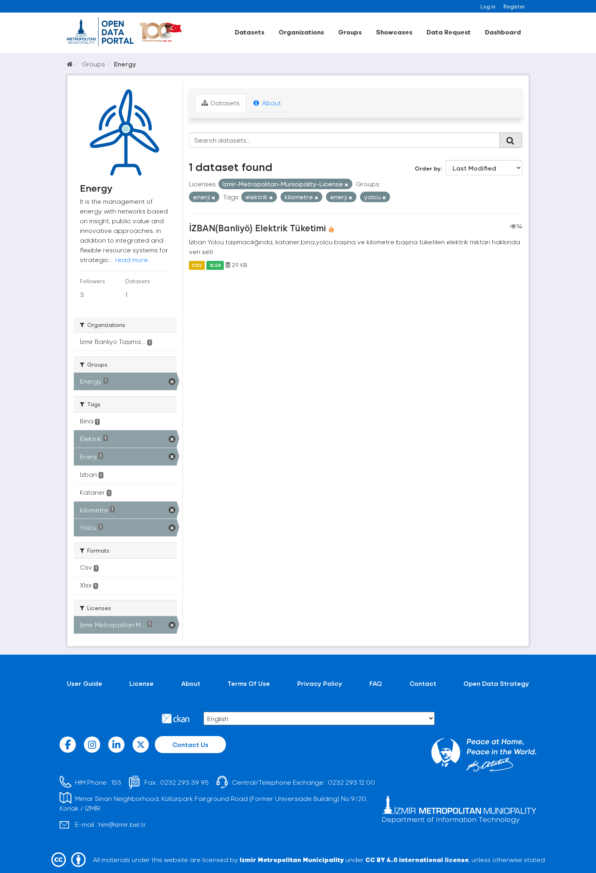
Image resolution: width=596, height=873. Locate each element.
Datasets (249, 32)
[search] (511, 140)
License (141, 683)
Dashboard (503, 32)
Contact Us (190, 744)
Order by (428, 168)
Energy (125, 64)
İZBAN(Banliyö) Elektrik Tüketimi (257, 228)
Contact (422, 683)
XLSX (215, 265)
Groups (350, 32)
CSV (197, 265)
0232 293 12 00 (351, 782)
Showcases (394, 32)
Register (514, 6)
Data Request (449, 32)
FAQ (375, 683)
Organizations (301, 32)
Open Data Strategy (496, 683)
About (270, 102)
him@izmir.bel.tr (122, 824)
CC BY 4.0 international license (417, 859)
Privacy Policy (319, 683)
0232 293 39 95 (184, 782)
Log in (487, 6)
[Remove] (346, 184)
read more (131, 259)
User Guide (84, 683)
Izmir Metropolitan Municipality (292, 859)
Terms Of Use (248, 683)
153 (116, 782)
